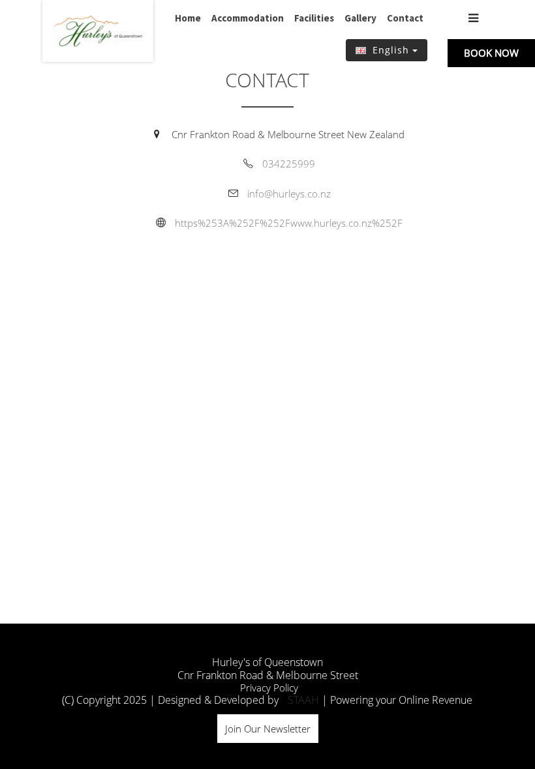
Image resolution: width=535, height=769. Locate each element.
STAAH (303, 700)
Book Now (491, 52)
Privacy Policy (269, 687)
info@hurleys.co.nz (289, 193)
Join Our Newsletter (268, 728)
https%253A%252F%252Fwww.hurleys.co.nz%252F (289, 222)
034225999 (288, 163)
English (390, 50)
